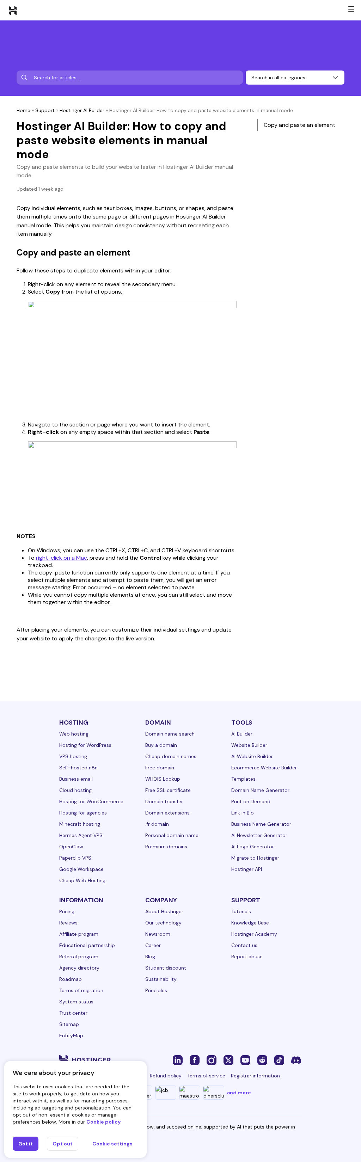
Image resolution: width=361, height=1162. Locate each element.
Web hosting (73, 734)
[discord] (296, 1060)
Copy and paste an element (299, 125)
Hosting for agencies (83, 813)
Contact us (244, 945)
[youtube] (245, 1060)
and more (239, 1092)
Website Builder (249, 745)
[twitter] (228, 1060)
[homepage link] (12, 10)
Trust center (73, 1013)
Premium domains (166, 846)
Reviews (68, 923)
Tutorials (241, 911)
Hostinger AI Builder (82, 110)
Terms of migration (81, 990)
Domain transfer (164, 801)
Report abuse (247, 956)
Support (45, 110)
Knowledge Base (250, 923)
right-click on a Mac (61, 557)
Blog (150, 956)
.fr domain (157, 824)
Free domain (159, 767)
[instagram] (211, 1060)
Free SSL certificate (168, 790)
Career (153, 945)
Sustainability (161, 979)
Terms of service (206, 1075)
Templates (243, 779)
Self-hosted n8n (78, 767)
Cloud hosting (75, 790)
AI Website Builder (252, 756)
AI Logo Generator (252, 846)
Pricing (66, 911)
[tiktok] (279, 1060)
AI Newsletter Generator (259, 835)
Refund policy (166, 1075)
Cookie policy (103, 1122)
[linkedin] (177, 1060)
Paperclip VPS (75, 858)
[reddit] (262, 1060)
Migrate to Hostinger (255, 858)
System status (76, 1001)
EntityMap (71, 1035)
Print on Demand (250, 801)
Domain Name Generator (260, 790)
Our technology (163, 923)
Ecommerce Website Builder (264, 767)
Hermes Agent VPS (81, 835)
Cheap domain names (170, 756)
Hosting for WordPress (85, 745)
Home (23, 110)
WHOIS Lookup (162, 779)
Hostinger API (246, 869)
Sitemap (69, 1024)
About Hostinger (164, 911)
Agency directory (79, 968)
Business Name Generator (261, 824)
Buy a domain (161, 745)
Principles (156, 990)
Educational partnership (87, 945)
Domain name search (170, 734)
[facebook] (194, 1060)
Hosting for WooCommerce (91, 801)
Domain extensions (167, 813)
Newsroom (157, 934)
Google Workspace (81, 869)
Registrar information (255, 1075)
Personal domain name (171, 835)
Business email (76, 779)
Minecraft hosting (79, 824)
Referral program (78, 956)
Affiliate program (78, 934)
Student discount (165, 968)
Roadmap (70, 979)
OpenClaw (71, 846)
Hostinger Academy (254, 934)
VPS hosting (73, 756)
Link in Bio (242, 813)
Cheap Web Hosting (82, 880)
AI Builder (241, 734)
